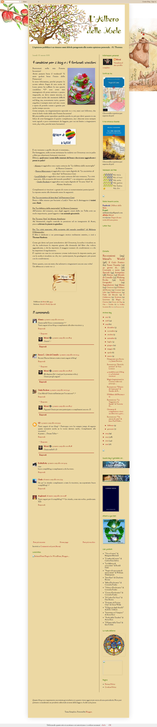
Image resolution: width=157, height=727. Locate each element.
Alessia (41, 320)
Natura (110, 275)
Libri (104, 292)
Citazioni (110, 287)
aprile (109, 353)
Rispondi (41, 329)
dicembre (111, 327)
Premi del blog (117, 302)
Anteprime (119, 272)
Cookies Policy (110, 687)
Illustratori (119, 307)
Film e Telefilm (108, 304)
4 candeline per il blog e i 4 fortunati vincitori (115, 374)
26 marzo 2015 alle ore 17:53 (53, 479)
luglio (109, 342)
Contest (118, 290)
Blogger (89, 712)
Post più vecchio (89, 542)
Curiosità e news (111, 270)
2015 (107, 324)
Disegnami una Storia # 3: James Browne (115, 360)
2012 (107, 441)
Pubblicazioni (116, 292)
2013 (107, 437)
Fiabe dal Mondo (110, 295)
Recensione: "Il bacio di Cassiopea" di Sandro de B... (115, 389)
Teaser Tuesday (114, 265)
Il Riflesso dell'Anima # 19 (115, 395)
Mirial (46, 338)
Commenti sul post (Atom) (50, 546)
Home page (64, 542)
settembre (111, 338)
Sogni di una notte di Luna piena (112, 219)
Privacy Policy (110, 684)
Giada (40, 479)
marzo (109, 356)
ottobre (110, 335)
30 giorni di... (110, 267)
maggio (110, 349)
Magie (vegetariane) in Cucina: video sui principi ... (115, 381)
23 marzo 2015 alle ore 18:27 (62, 406)
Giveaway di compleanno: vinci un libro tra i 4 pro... (115, 411)
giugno (110, 345)
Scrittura (118, 297)
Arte (112, 307)
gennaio (110, 429)
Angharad (42, 496)
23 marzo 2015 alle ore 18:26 (62, 371)
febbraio (110, 425)
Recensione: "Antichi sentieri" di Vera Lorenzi (115, 367)
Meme (121, 285)
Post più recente (39, 542)
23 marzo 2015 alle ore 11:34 (69, 355)
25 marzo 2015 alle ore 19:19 (57, 463)
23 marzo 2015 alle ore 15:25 (50, 423)
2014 (107, 433)
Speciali (53, 304)
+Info (103, 725)
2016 (107, 321)
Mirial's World (45, 304)
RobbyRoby (42, 463)
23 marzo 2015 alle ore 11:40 (60, 390)
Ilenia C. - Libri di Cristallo (48, 355)
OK (109, 725)
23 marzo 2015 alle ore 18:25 (62, 338)
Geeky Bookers (43, 390)
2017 (107, 317)
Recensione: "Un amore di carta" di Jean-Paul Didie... (114, 419)
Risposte (44, 334)
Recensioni (109, 256)
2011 (107, 444)
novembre (111, 331)
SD (39, 423)
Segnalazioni (108, 285)
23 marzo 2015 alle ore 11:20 (54, 320)
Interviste (106, 300)
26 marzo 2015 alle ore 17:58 (56, 496)
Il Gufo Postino (116, 262)
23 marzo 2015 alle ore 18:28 (62, 446)
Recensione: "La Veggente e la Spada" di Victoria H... (115, 403)
